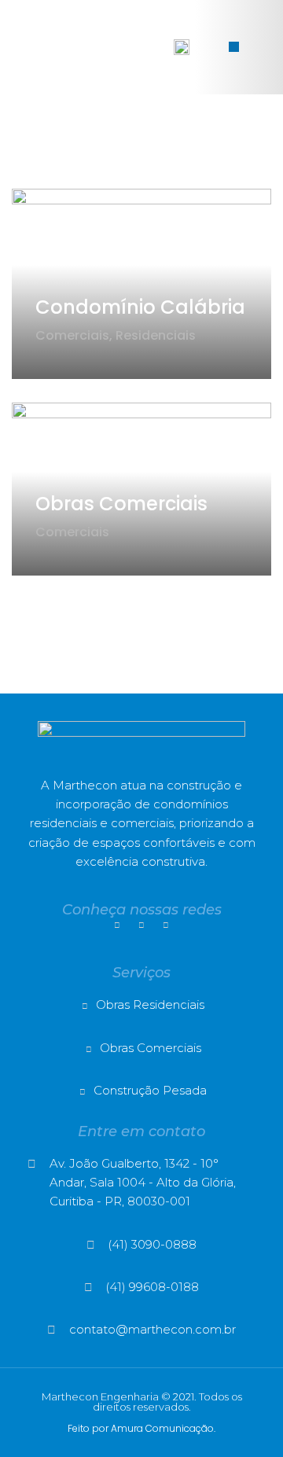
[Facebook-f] (117, 925)
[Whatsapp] (166, 925)
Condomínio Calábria (140, 307)
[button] (234, 47)
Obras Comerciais (121, 504)
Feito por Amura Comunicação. (141, 1428)
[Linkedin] (141, 925)
